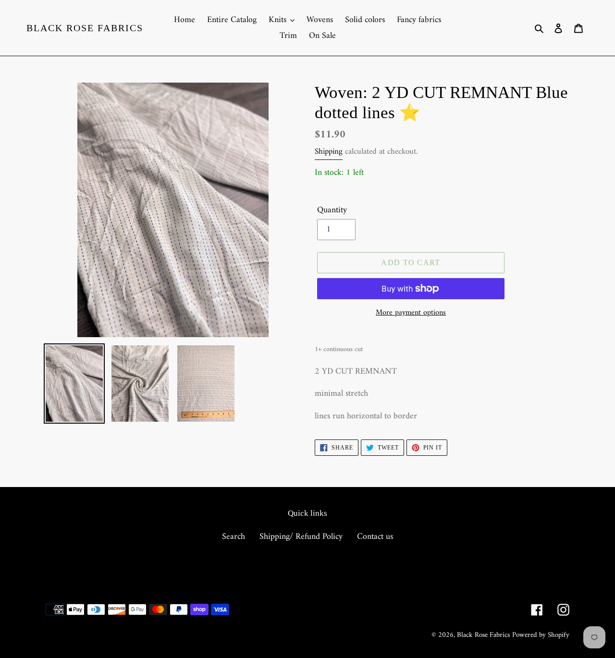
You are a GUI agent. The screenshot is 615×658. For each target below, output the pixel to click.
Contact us (375, 536)
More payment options (411, 312)
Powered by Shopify (540, 635)
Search (233, 536)
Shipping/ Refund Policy (301, 536)
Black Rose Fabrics (84, 28)
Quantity (332, 210)
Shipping (329, 152)
